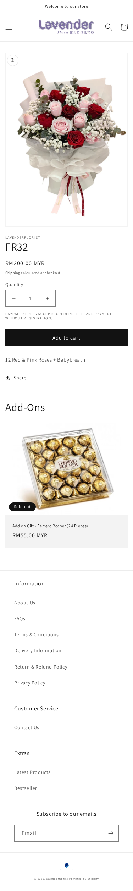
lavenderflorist (57, 878)
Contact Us (26, 727)
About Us (24, 602)
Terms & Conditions (36, 634)
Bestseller (25, 788)
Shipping (12, 272)
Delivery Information (38, 650)
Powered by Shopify (84, 878)
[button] (9, 27)
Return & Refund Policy (40, 667)
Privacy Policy (29, 683)
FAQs (19, 618)
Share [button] (20, 377)
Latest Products (32, 772)
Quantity (14, 284)
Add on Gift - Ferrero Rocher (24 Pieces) (50, 525)
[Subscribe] (110, 833)
